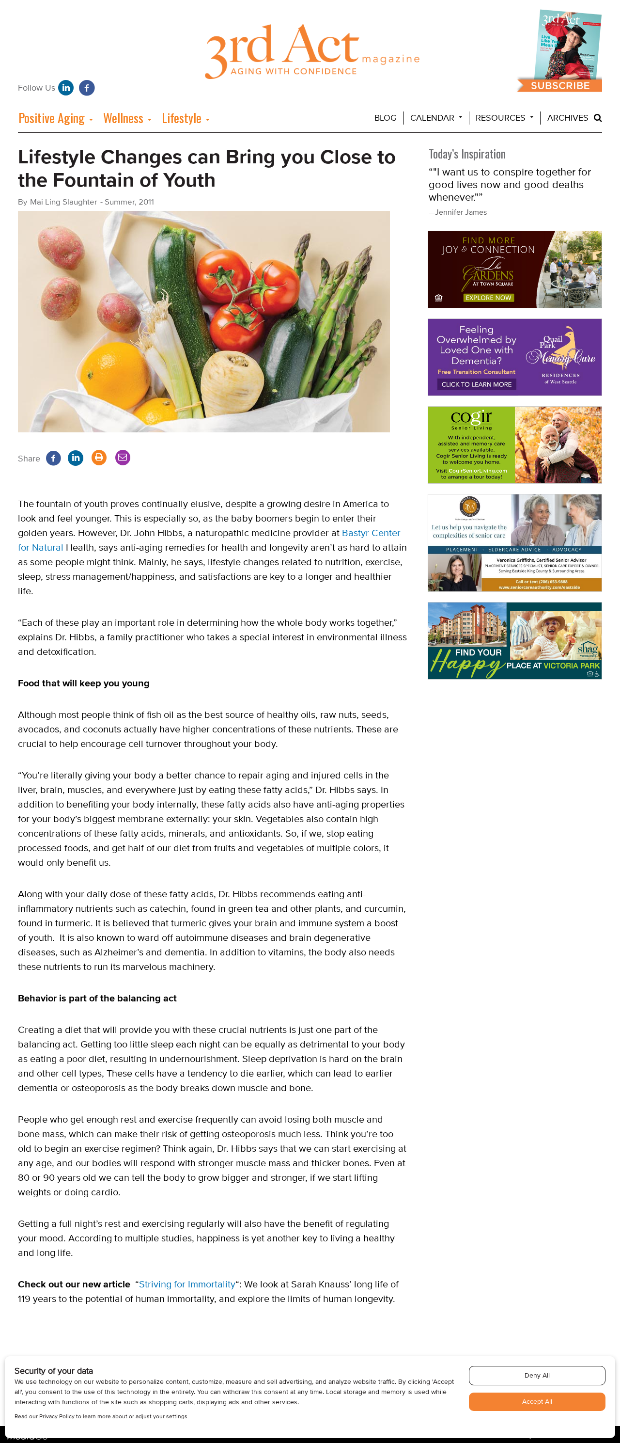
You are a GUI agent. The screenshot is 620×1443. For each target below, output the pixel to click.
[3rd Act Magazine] (310, 54)
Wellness (123, 117)
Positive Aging (51, 117)
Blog (385, 118)
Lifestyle (182, 117)
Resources (501, 118)
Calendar (432, 118)
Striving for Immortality (187, 1284)
